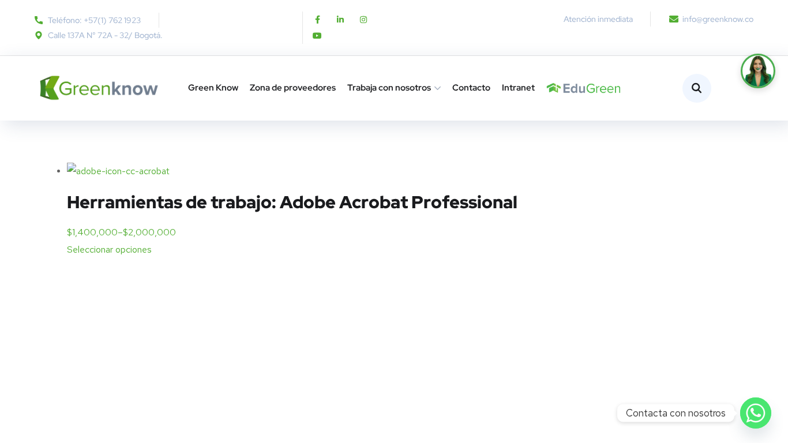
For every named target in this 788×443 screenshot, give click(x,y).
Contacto (471, 87)
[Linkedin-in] (340, 20)
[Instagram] (363, 20)
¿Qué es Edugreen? (551, 88)
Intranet (518, 87)
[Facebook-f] (317, 20)
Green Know (213, 87)
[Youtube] (317, 36)
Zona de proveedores (293, 87)
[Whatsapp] (755, 413)
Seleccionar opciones (109, 249)
